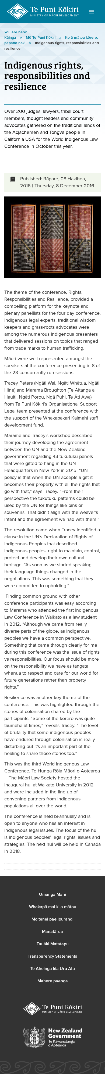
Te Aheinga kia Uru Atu (52, 968)
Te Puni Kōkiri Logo (43, 11)
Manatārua (52, 931)
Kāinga (10, 37)
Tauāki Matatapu (53, 944)
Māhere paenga (52, 981)
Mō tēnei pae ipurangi (53, 919)
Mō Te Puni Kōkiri (41, 37)
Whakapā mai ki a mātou (52, 907)
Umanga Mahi (52, 894)
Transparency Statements (52, 956)
